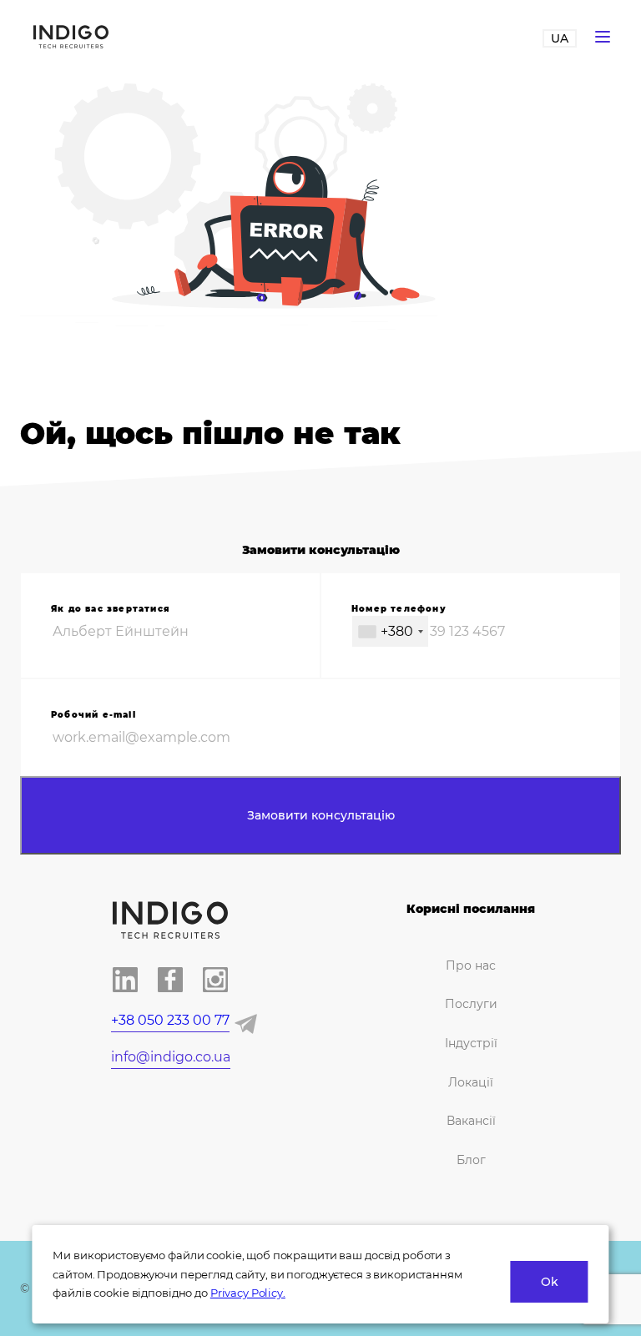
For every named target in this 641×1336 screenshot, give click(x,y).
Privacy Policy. (247, 1292)
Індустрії (471, 1043)
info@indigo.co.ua (170, 1057)
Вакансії (471, 1120)
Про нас (471, 965)
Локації (470, 1082)
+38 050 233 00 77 (170, 1020)
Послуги (471, 1003)
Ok (549, 1281)
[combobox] (390, 631)
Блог (471, 1159)
